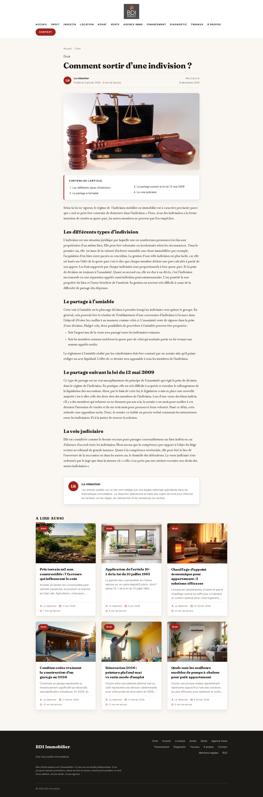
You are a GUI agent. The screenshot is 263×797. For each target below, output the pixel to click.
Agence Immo (133, 24)
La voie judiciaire (146, 192)
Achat (102, 24)
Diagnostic (178, 24)
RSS (225, 752)
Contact (45, 32)
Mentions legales (208, 752)
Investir (70, 24)
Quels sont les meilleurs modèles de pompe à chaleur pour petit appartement (195, 672)
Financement (156, 24)
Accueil (41, 24)
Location (87, 24)
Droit (55, 24)
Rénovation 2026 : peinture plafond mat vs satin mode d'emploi (124, 672)
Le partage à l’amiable (85, 193)
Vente (115, 24)
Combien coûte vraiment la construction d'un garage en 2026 (61, 672)
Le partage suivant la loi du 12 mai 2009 (160, 186)
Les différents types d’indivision (91, 187)
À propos (214, 24)
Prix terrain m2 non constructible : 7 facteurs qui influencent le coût (61, 574)
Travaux (197, 24)
